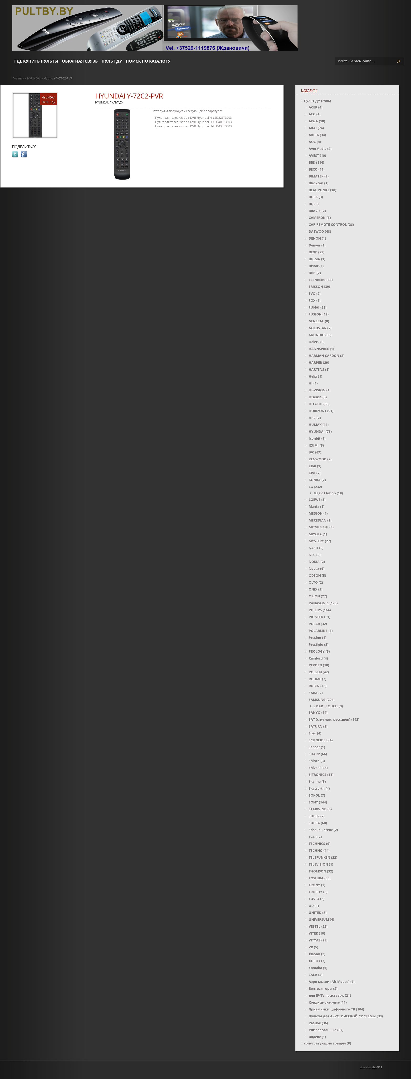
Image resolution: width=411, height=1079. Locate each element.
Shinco (314, 761)
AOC (312, 141)
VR (311, 947)
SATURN (315, 726)
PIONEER (316, 617)
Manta (314, 506)
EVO (312, 293)
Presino (315, 637)
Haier (313, 342)
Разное (315, 1023)
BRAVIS (315, 210)
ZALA (313, 974)
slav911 (377, 1067)
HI (311, 383)
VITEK (313, 933)
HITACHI (316, 404)
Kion (312, 466)
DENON (315, 238)
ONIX (313, 589)
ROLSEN (315, 672)
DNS (312, 273)
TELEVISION (318, 864)
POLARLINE (318, 630)
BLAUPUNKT (319, 190)
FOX (312, 300)
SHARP (314, 754)
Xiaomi (314, 954)
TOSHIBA (316, 878)
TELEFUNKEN (319, 857)
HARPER (315, 362)
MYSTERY (316, 541)
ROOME (315, 679)
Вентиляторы (320, 988)
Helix (313, 376)
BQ (311, 204)
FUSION (315, 314)
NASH (313, 548)
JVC (311, 452)
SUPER (314, 816)
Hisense (315, 397)
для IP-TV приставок (326, 995)
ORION (314, 596)
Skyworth (317, 788)
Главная (18, 78)
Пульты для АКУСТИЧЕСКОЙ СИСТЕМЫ (342, 1016)
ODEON (315, 575)
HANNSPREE (319, 348)
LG (311, 486)
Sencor (314, 747)
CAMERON (317, 217)
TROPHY (315, 892)
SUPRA (314, 823)
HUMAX (315, 424)
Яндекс (315, 1037)
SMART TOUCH (325, 706)
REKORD (315, 665)
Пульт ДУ (112, 61)
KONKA (315, 480)
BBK (312, 162)
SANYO (314, 712)
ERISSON (316, 286)
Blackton (316, 183)
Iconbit (314, 438)
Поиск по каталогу (148, 61)
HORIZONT (317, 411)
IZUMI (314, 445)
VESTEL (314, 926)
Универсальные (322, 1030)
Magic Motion (324, 493)
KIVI (312, 473)
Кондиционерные (324, 1002)
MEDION (316, 513)
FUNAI (314, 307)
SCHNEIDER (318, 740)
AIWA (313, 121)
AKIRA (314, 135)
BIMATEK (316, 176)
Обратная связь (80, 61)
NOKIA (314, 561)
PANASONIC (319, 603)
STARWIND (318, 809)
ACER (313, 107)
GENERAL (316, 321)
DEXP (313, 252)
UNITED (315, 912)
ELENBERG (317, 279)
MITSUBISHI (318, 527)
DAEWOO (316, 231)
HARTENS (316, 369)
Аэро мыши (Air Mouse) (329, 981)
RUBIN (314, 686)
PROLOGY (317, 651)
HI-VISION (317, 390)
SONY (313, 802)
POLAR (314, 623)
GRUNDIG (316, 335)
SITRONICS (317, 774)
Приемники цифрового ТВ (332, 1009)
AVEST (314, 155)
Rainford (316, 658)
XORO (313, 961)
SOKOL (314, 795)
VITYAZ (314, 940)
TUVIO (314, 899)
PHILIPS (315, 610)
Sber (312, 733)
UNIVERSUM (319, 919)
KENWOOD (317, 459)
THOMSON (317, 871)
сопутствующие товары (325, 1043)
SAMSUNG (317, 699)
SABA (313, 692)
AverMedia (317, 148)
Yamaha (315, 968)
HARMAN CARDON (324, 355)
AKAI (313, 128)
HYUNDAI (34, 78)
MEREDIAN (317, 520)
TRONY (314, 885)
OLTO (313, 582)
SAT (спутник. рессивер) (329, 719)
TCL (312, 836)
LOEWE (314, 499)
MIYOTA (315, 534)
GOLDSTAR (317, 328)
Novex (314, 568)
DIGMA (314, 259)
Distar (313, 266)
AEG (312, 114)
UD (311, 905)
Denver (314, 245)
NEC (312, 554)
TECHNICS (317, 843)
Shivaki (315, 767)
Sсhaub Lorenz (321, 830)
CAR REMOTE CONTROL (328, 224)
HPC (312, 417)
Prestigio (316, 644)
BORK (313, 197)
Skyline (315, 781)
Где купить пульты (36, 61)
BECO (313, 169)
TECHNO (316, 850)
